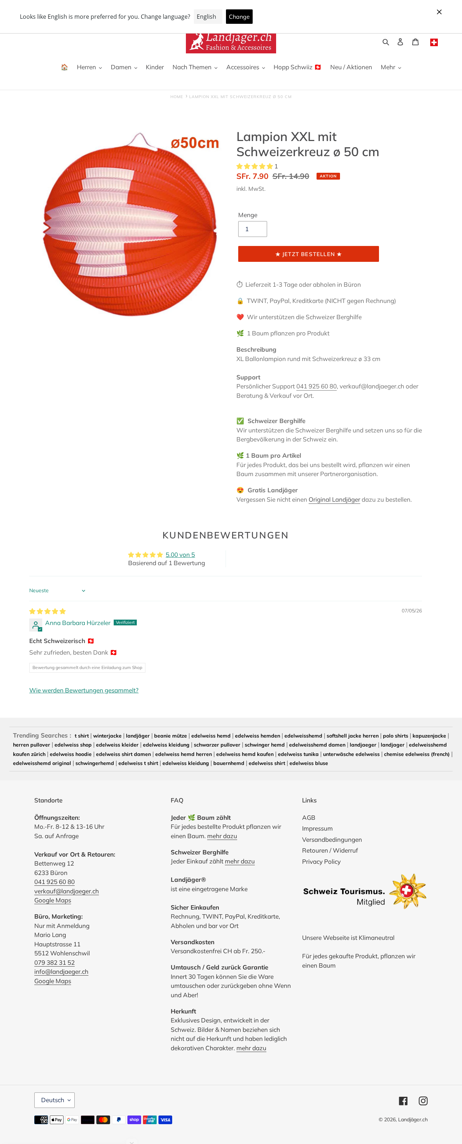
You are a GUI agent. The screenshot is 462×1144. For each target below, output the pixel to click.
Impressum (317, 828)
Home (176, 96)
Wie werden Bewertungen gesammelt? (84, 690)
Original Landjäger (334, 499)
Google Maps (52, 900)
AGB (308, 817)
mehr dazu (222, 836)
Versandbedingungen (332, 839)
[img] (47, 611)
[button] (255, 166)
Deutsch (52, 1100)
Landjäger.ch (413, 1119)
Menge (247, 215)
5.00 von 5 (180, 554)
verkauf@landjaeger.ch (66, 891)
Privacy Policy (321, 861)
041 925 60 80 (316, 386)
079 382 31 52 (54, 962)
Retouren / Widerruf (330, 850)
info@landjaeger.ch (61, 971)
